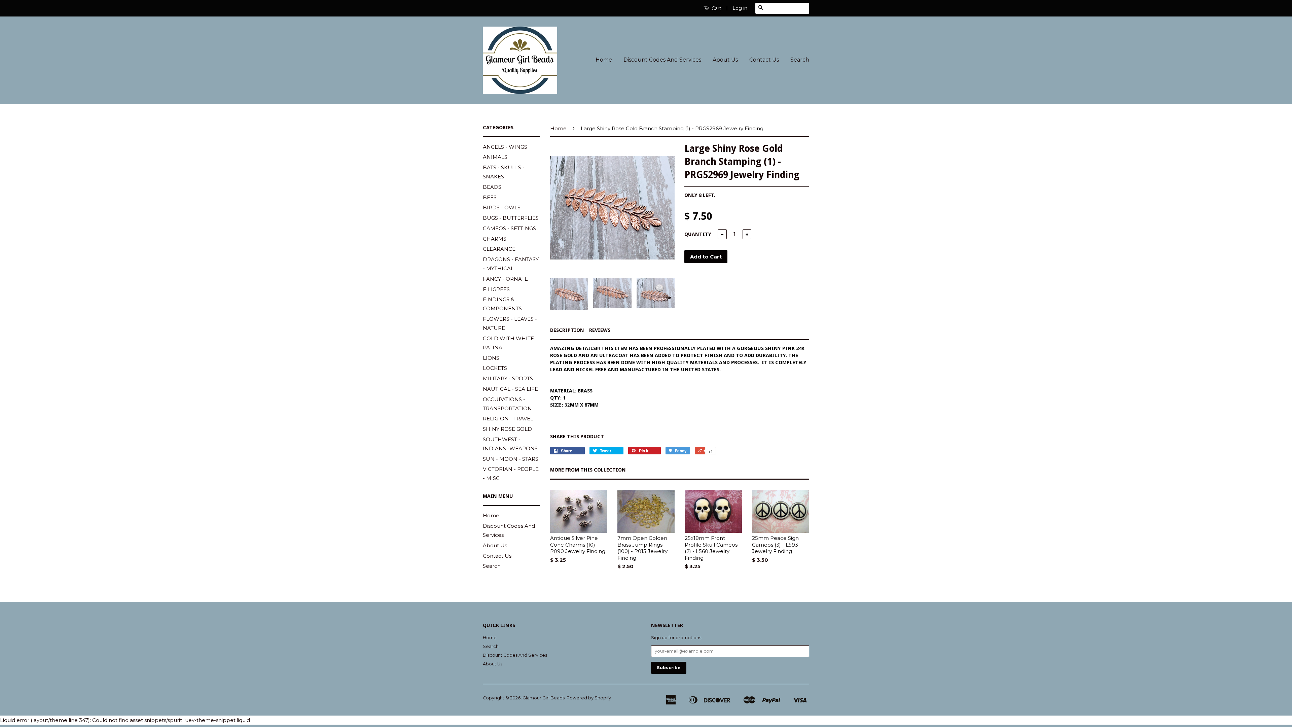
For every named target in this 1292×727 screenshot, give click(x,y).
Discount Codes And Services (662, 60)
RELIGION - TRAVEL (508, 418)
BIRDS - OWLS (502, 207)
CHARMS (494, 239)
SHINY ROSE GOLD (507, 429)
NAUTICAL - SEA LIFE (510, 389)
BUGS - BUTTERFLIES (511, 218)
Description (567, 330)
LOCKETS (495, 368)
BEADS (492, 187)
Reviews (599, 330)
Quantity (697, 234)
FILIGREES (496, 289)
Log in (739, 8)
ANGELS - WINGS (505, 147)
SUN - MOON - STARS (510, 459)
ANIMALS (495, 157)
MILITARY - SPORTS (508, 378)
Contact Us (764, 60)
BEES (490, 197)
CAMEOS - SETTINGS (509, 228)
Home (604, 60)
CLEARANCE (499, 249)
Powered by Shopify (589, 697)
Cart (715, 8)
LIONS (491, 358)
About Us (725, 60)
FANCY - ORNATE (505, 279)
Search (799, 60)
